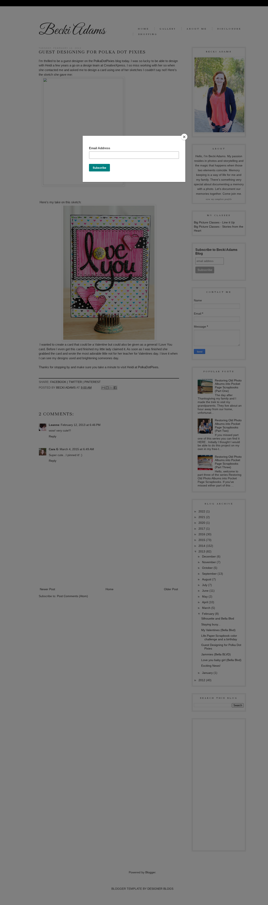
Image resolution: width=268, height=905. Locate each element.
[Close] (184, 137)
